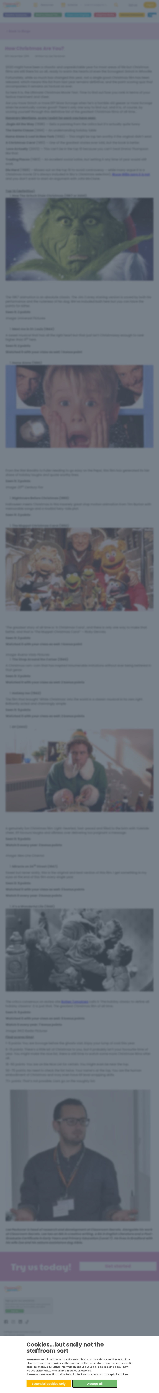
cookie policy (82, 1370)
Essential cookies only (49, 1384)
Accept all (95, 1384)
